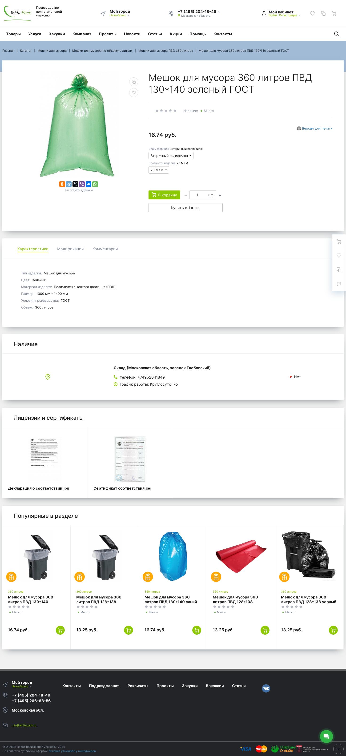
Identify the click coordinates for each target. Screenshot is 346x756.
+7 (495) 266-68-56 (31, 700)
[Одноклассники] (62, 184)
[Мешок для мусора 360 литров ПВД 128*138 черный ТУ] (309, 556)
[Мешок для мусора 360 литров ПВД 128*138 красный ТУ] (241, 556)
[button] (199, 12)
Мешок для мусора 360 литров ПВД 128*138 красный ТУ (235, 602)
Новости (132, 34)
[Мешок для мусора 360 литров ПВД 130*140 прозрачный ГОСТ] (36, 556)
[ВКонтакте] (88, 184)
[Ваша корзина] (334, 13)
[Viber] (82, 184)
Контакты (222, 34)
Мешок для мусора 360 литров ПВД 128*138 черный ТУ (308, 602)
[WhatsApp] (95, 184)
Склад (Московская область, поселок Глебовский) (162, 367)
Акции (175, 34)
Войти (273, 15)
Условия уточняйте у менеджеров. (73, 751)
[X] (75, 184)
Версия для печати (317, 128)
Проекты (107, 34)
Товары (13, 34)
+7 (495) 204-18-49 (31, 695)
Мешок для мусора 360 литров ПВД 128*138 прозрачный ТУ (98, 602)
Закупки (57, 34)
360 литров (16, 591)
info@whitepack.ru (24, 725)
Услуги (34, 34)
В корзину (167, 195)
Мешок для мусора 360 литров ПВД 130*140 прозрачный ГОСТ (30, 602)
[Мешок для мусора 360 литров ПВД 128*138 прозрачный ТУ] (104, 556)
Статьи (155, 34)
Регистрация (288, 15)
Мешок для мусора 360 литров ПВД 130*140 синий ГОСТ (171, 602)
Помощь (197, 34)
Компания (82, 34)
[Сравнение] (323, 13)
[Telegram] (69, 184)
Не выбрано (118, 15)
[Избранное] (312, 13)
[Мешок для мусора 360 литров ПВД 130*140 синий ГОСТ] (173, 556)
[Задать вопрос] (339, 284)
